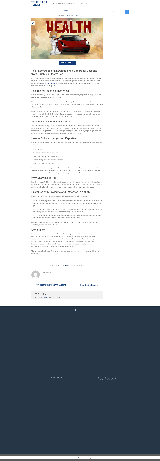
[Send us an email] (110, 378)
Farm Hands (71, 3)
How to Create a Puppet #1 (89, 285)
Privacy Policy (87, 457)
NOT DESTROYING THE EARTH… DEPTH (51, 285)
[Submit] (127, 12)
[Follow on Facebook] (99, 378)
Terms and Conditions (75, 457)
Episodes (62, 3)
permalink (81, 265)
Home (55, 3)
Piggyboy (75, 15)
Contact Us (82, 3)
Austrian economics (50, 83)
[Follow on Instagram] (103, 378)
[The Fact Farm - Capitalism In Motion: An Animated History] (40, 3)
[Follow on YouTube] (114, 378)
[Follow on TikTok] (107, 378)
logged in (46, 297)
